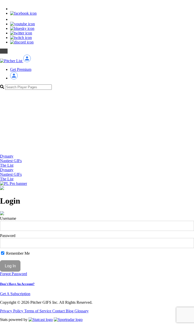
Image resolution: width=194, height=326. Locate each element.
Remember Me (17, 253)
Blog (70, 311)
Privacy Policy (12, 311)
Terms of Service (38, 311)
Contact (59, 311)
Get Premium (20, 69)
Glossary (82, 311)
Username (8, 218)
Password (7, 235)
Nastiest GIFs (11, 161)
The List (6, 165)
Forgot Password (13, 274)
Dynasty (6, 156)
